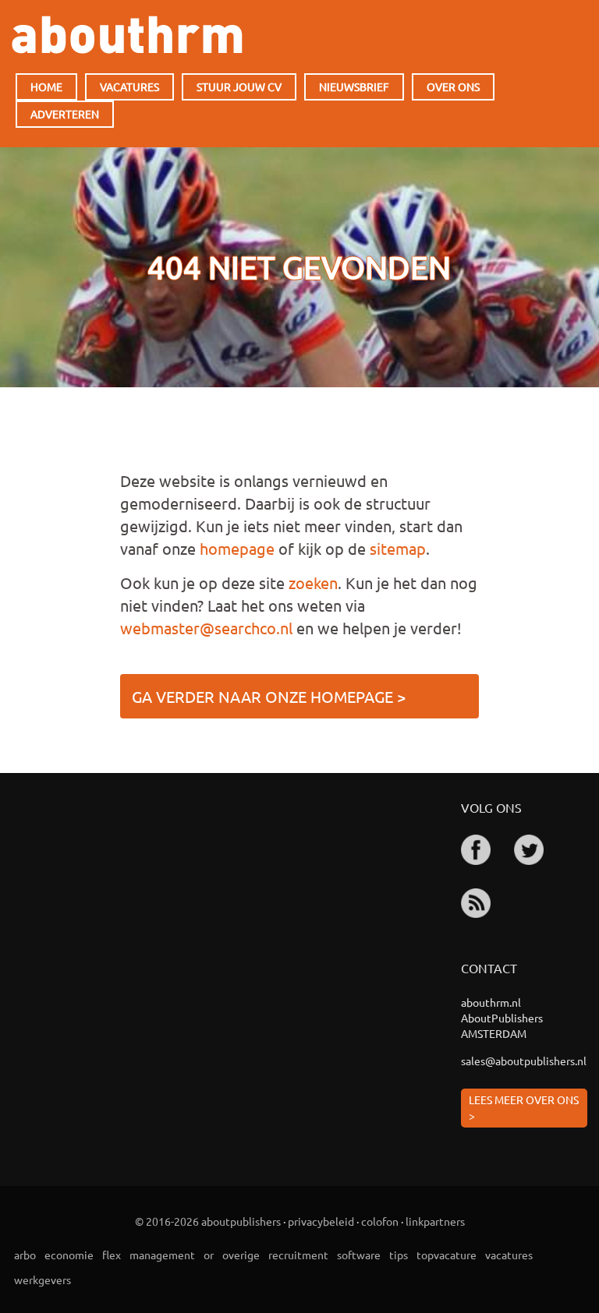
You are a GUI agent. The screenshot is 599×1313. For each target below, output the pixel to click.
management (162, 1255)
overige (241, 1255)
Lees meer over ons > (524, 1107)
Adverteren (64, 114)
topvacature (446, 1255)
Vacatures (129, 86)
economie (69, 1255)
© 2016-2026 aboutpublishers (208, 1221)
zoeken (313, 582)
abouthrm (127, 35)
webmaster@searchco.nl (206, 627)
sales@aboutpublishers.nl (524, 1061)
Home (46, 86)
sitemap (398, 548)
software (359, 1255)
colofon (380, 1221)
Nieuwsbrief (354, 86)
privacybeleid (321, 1221)
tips (398, 1255)
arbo (25, 1255)
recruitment (298, 1255)
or (209, 1255)
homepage (237, 548)
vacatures (509, 1255)
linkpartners (435, 1221)
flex (111, 1255)
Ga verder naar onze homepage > (269, 696)
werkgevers (42, 1279)
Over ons (453, 86)
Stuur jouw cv (239, 86)
